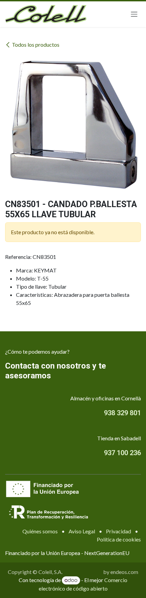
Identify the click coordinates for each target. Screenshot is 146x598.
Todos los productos (35, 44)
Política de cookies (119, 539)
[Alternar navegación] (134, 14)
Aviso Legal (82, 531)
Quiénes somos (40, 531)
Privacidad (118, 531)
